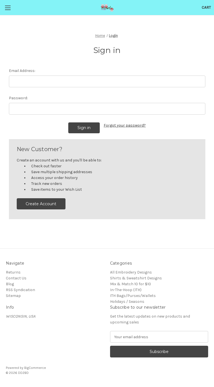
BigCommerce (35, 368)
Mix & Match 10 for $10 (130, 284)
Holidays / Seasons (127, 301)
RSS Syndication (20, 289)
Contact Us (16, 278)
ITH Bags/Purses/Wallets (133, 295)
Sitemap (13, 295)
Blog (10, 284)
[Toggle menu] (7, 7)
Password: (18, 98)
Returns (13, 272)
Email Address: (22, 70)
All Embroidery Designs (131, 272)
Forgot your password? (125, 125)
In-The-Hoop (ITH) (126, 289)
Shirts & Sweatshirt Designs (136, 278)
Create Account (41, 203)
